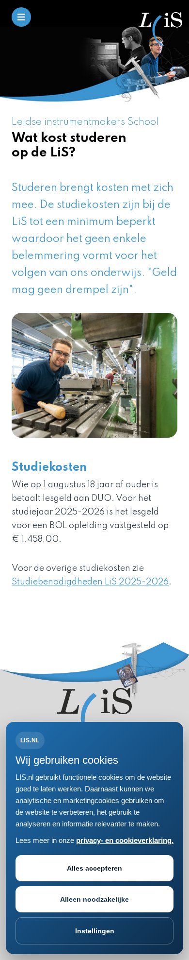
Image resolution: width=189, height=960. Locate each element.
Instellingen (94, 931)
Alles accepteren (94, 868)
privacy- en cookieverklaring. (124, 840)
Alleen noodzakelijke (94, 899)
